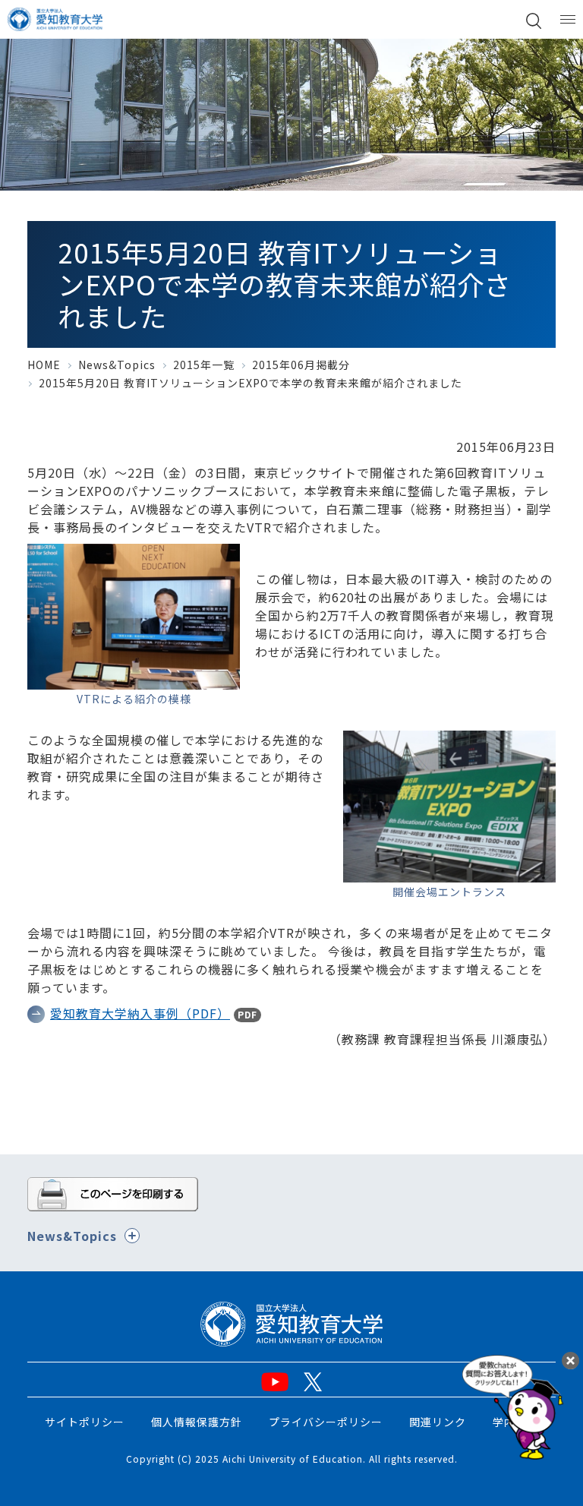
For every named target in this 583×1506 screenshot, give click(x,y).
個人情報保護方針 (196, 1421)
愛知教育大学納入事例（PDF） (140, 1013)
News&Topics (117, 364)
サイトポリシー (84, 1421)
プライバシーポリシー (326, 1421)
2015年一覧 (204, 364)
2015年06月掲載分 (301, 364)
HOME (44, 364)
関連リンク (437, 1421)
